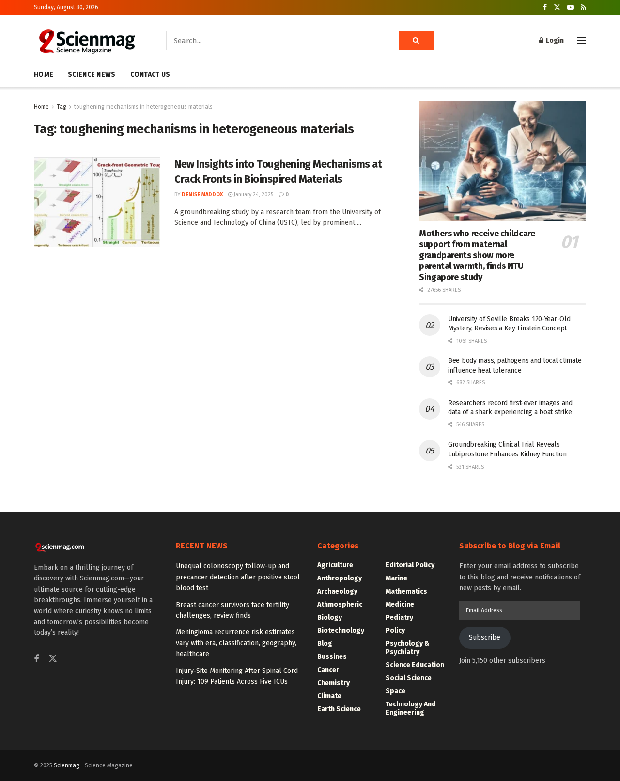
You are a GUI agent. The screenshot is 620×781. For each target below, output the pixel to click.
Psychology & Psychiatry (408, 648)
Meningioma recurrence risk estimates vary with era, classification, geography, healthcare (236, 643)
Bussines (332, 657)
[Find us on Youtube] (570, 7)
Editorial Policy (410, 565)
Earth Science (339, 709)
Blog (324, 644)
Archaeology (337, 591)
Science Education (415, 665)
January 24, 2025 (252, 194)
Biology (329, 617)
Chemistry (333, 683)
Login (554, 40)
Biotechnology (340, 630)
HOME (43, 74)
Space (395, 691)
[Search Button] (416, 40)
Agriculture (335, 565)
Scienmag (66, 765)
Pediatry (399, 617)
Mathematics (406, 591)
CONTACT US (150, 74)
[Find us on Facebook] (545, 7)
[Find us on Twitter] (557, 7)
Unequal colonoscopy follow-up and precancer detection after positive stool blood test (238, 577)
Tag (61, 106)
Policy (395, 630)
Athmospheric (339, 604)
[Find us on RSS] (583, 7)
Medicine (400, 604)
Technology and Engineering (411, 708)
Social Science (409, 678)
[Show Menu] (581, 40)
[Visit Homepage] (86, 40)
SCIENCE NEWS (91, 74)
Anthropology (339, 578)
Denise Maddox (202, 194)
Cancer (328, 670)
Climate (329, 696)
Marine (396, 578)
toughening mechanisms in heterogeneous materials (143, 106)
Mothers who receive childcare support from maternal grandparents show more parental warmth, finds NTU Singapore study (477, 255)
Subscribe (484, 637)
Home (41, 106)
